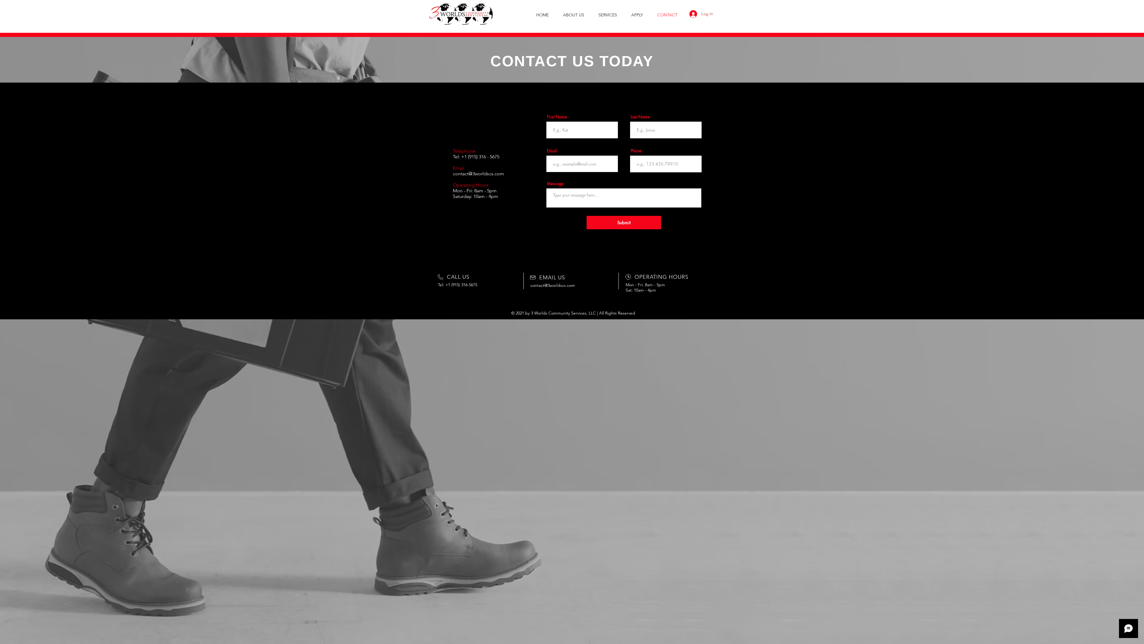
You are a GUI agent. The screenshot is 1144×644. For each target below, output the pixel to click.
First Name (557, 117)
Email (552, 151)
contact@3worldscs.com (478, 174)
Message (555, 184)
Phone (636, 151)
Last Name (640, 117)
